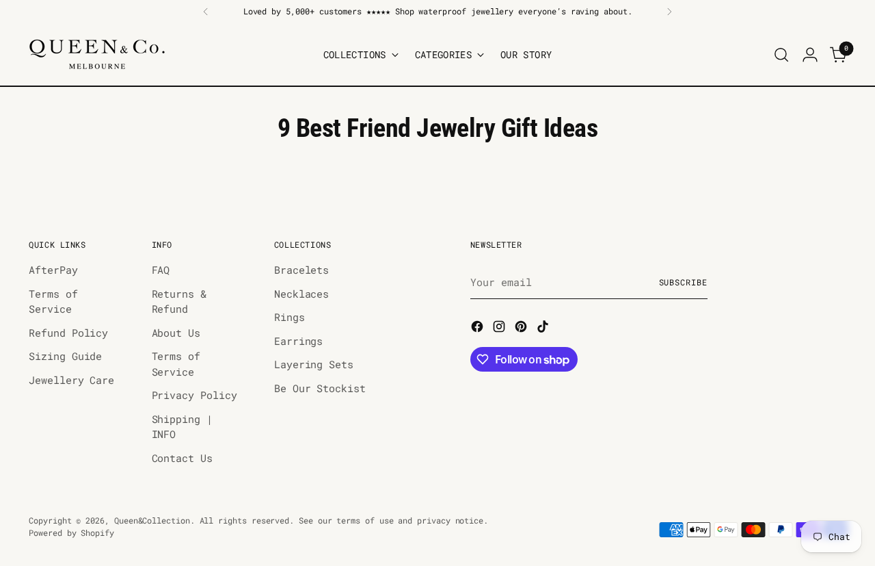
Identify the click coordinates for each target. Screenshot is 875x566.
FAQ (161, 269)
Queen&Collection (152, 520)
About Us (176, 332)
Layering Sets (313, 364)
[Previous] (206, 11)
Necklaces (301, 293)
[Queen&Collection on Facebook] (478, 328)
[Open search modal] (781, 54)
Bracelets (301, 269)
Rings (289, 317)
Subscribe (683, 282)
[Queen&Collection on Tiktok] (544, 328)
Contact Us (182, 458)
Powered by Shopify (71, 533)
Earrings (298, 341)
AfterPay (53, 269)
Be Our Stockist (320, 388)
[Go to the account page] (810, 54)
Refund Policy (68, 332)
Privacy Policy (194, 395)
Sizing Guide (65, 356)
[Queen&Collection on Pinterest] (522, 328)
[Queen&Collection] (97, 54)
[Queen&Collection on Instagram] (500, 328)
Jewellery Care (71, 380)
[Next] (669, 11)
